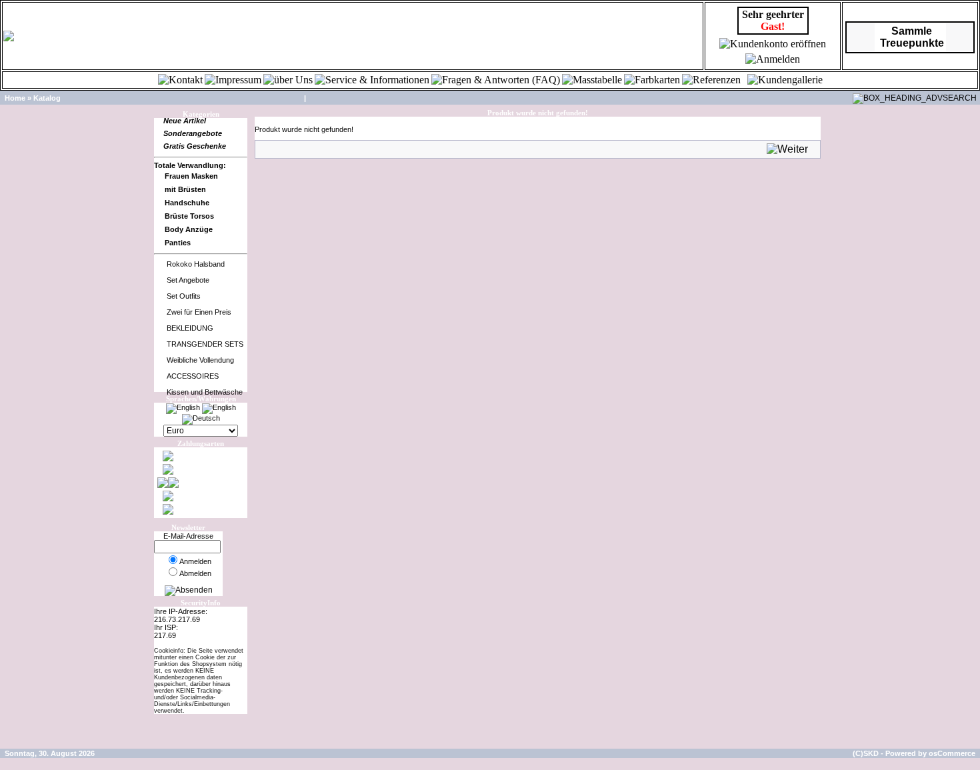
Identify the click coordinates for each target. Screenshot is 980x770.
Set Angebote (188, 280)
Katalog (47, 98)
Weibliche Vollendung (200, 360)
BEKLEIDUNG (190, 328)
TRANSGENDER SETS (205, 344)
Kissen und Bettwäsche (205, 392)
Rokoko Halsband (196, 264)
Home (15, 98)
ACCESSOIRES (193, 376)
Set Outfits (184, 296)
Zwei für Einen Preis (199, 312)
